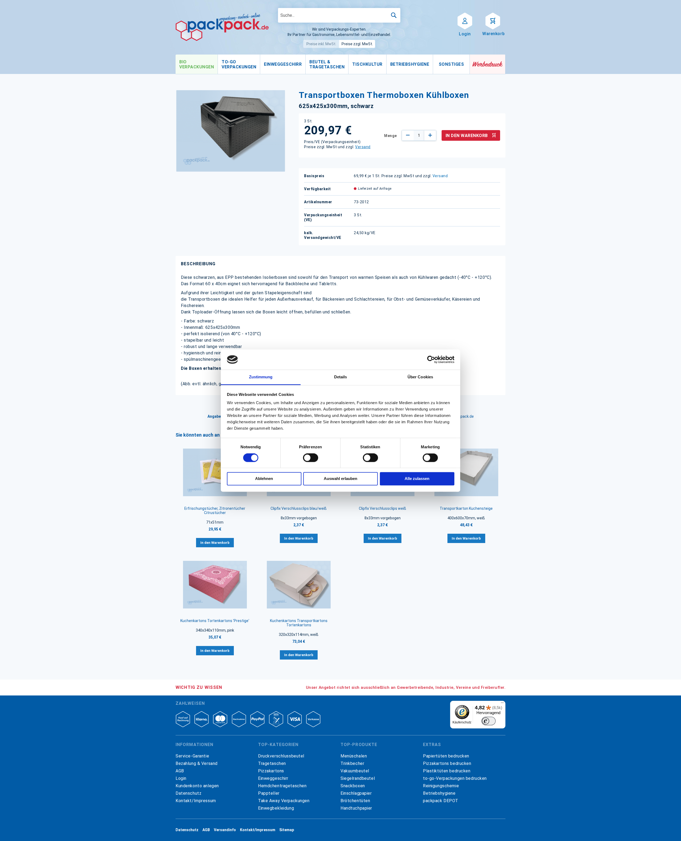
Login (181, 778)
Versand (363, 147)
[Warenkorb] (492, 20)
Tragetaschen (272, 763)
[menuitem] (197, 64)
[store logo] (222, 27)
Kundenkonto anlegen (197, 785)
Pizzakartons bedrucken (447, 763)
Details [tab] (340, 377)
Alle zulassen (417, 479)
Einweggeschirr (273, 778)
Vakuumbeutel (354, 770)
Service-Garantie (192, 756)
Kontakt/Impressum (196, 800)
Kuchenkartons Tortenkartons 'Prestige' (214, 621)
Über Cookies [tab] (420, 377)
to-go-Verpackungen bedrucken (455, 778)
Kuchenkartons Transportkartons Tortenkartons (298, 623)
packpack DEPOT (440, 800)
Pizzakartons (271, 770)
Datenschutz (188, 793)
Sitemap (286, 830)
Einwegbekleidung (276, 808)
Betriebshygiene (439, 793)
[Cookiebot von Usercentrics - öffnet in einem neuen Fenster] (431, 359)
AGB (180, 770)
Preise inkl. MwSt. (321, 44)
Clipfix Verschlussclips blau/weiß (299, 508)
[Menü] (502, 704)
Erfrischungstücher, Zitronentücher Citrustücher (214, 510)
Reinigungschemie (441, 785)
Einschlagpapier (356, 793)
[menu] (323, 64)
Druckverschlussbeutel (281, 756)
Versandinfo (225, 830)
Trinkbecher (352, 763)
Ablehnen (264, 479)
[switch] (310, 458)
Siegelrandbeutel (357, 778)
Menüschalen (353, 756)
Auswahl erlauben (340, 479)
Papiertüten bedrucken (446, 756)
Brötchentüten (355, 800)
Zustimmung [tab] (261, 377)
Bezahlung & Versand (197, 763)
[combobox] (339, 15)
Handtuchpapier (356, 808)
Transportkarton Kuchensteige (466, 508)
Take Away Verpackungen (284, 800)
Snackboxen (352, 785)
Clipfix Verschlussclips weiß (382, 508)
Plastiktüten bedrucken (447, 770)
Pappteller (269, 793)
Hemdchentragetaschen (282, 785)
